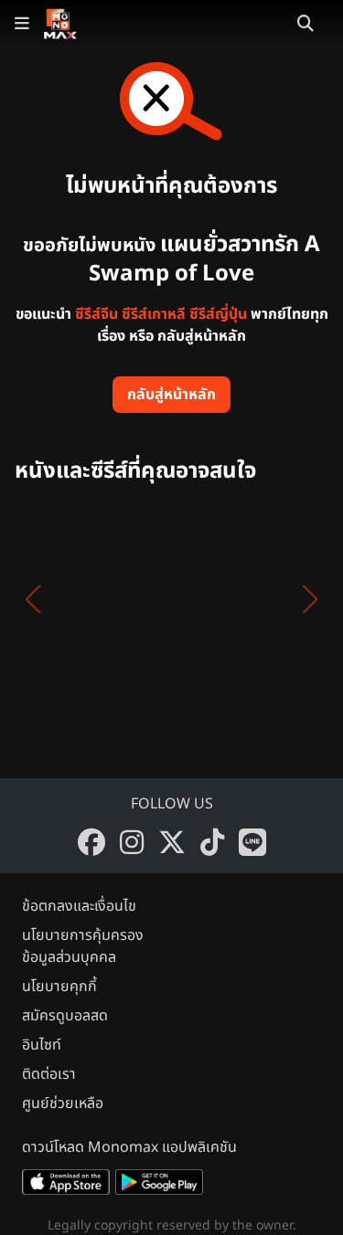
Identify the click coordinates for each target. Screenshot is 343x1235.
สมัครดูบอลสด (65, 1016)
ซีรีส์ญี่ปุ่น (218, 314)
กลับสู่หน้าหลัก (171, 395)
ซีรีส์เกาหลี (154, 314)
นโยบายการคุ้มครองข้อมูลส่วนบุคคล (83, 946)
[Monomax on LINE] (252, 842)
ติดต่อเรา (49, 1074)
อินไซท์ (41, 1045)
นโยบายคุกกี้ (59, 987)
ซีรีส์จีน (96, 314)
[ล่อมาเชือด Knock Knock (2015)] (80, 599)
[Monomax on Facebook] (91, 842)
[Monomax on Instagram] (132, 842)
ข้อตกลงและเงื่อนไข (79, 906)
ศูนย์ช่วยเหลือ (62, 1103)
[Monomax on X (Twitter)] (172, 842)
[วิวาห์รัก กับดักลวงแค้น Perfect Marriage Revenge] (212, 599)
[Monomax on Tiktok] (212, 842)
